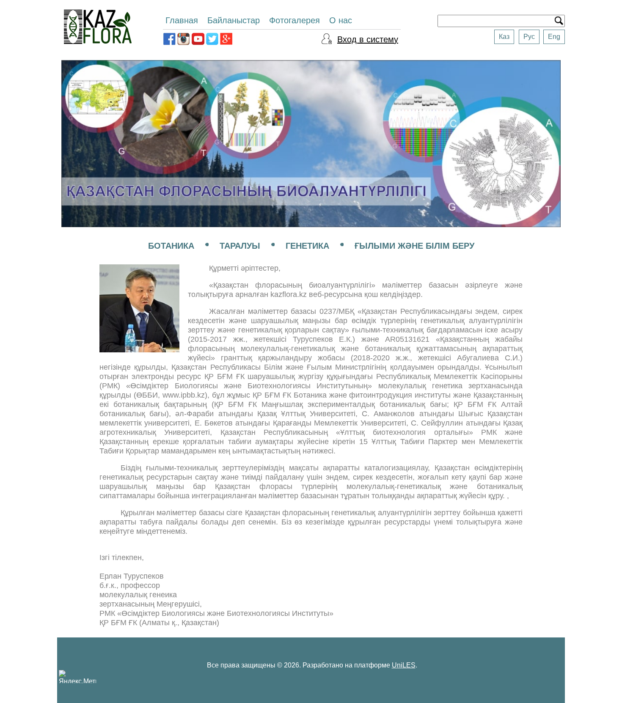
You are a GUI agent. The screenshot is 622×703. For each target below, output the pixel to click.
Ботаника (171, 245)
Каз (504, 36)
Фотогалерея (294, 20)
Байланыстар (233, 20)
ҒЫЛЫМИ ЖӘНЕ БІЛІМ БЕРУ (414, 245)
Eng (554, 36)
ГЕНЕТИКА (307, 245)
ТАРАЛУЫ (240, 245)
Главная (181, 20)
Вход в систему (367, 39)
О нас (340, 20)
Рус (529, 36)
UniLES (404, 665)
